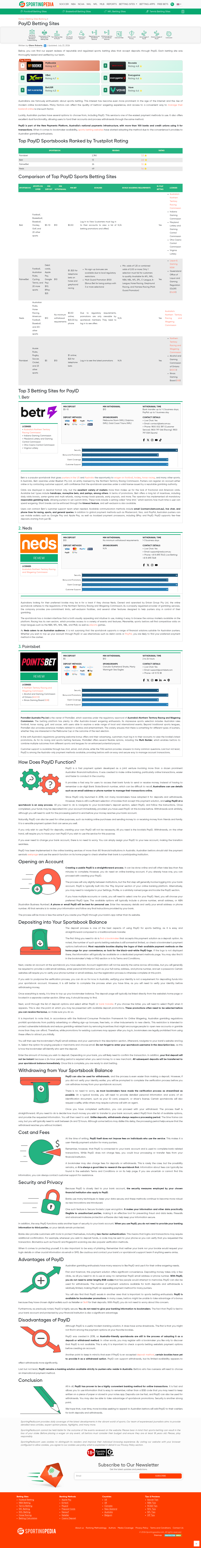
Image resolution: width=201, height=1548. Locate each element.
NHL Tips (151, 1509)
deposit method (145, 1355)
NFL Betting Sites (117, 11)
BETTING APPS (147, 4)
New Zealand (110, 1509)
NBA (73, 4)
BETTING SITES (127, 4)
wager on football (123, 478)
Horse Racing (25, 1515)
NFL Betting (24, 1509)
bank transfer (106, 1004)
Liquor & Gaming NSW (173, 264)
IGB (178, 381)
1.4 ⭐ (144, 169)
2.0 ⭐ (144, 160)
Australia (89, 478)
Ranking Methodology (96, 1528)
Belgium (108, 1515)
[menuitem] (179, 4)
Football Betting (26, 1500)
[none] (179, 4)
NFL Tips (151, 1512)
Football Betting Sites (35, 11)
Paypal (65, 1506)
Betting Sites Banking (36, 19)
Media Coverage (125, 1528)
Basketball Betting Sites (78, 11)
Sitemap (158, 1535)
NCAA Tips (152, 1506)
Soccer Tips (152, 1500)
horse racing (148, 478)
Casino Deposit (69, 1518)
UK (105, 1503)
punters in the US (71, 478)
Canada (108, 1506)
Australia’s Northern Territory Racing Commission (175, 201)
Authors (112, 1528)
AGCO (173, 370)
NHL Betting (24, 1512)
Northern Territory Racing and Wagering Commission (175, 345)
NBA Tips (151, 1503)
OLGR (173, 292)
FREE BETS (162, 4)
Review (39, 558)
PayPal (128, 634)
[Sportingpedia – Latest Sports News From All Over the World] (36, 4)
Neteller (65, 1515)
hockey (137, 478)
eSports (93, 625)
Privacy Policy (142, 1528)
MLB (102, 4)
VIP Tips (151, 1515)
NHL (89, 4)
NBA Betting (24, 1503)
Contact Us (178, 1528)
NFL (95, 4)
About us (79, 1528)
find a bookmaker (109, 938)
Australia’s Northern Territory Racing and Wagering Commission (173, 318)
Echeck (65, 1503)
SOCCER (64, 4)
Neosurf (65, 1512)
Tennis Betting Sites (160, 11)
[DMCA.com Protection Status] (173, 1535)
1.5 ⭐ (144, 164)
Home (21, 19)
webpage (33, 854)
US (105, 1500)
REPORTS (112, 4)
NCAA (81, 4)
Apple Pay (66, 1500)
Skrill (85, 1302)
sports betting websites (90, 130)
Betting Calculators (28, 1518)
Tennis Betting (25, 1506)
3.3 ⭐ (144, 156)
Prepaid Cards (68, 1509)
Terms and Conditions (160, 1528)
